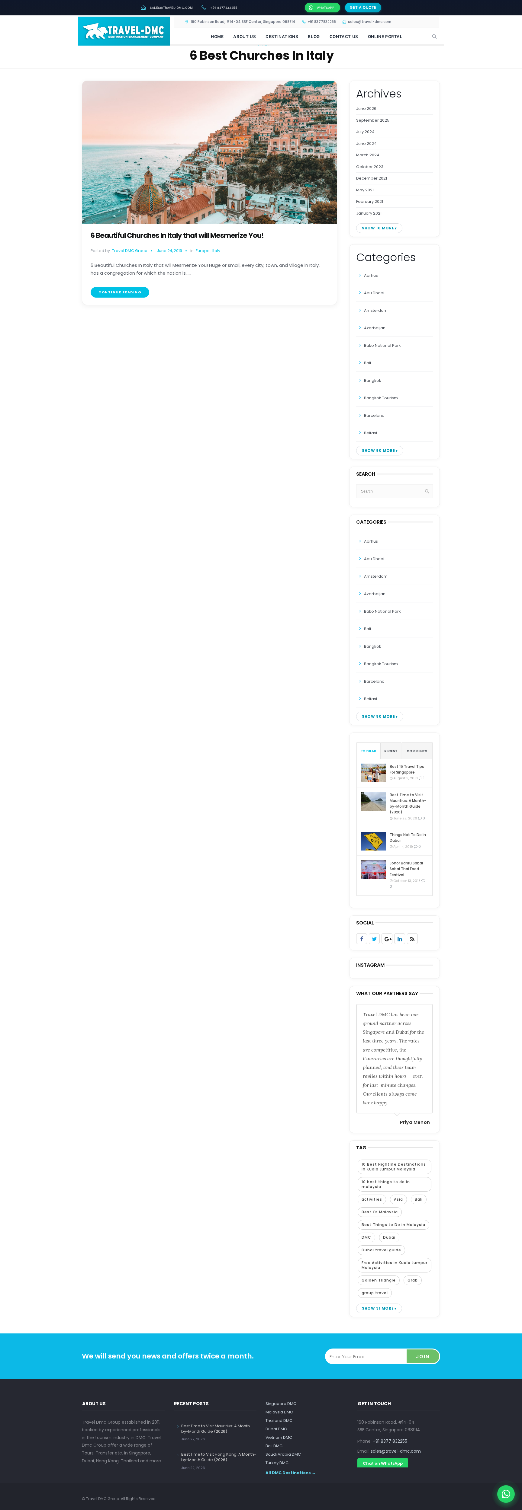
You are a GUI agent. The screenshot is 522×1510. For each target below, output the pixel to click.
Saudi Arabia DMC (283, 1454)
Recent (391, 751)
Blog (314, 36)
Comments (417, 751)
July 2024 (365, 132)
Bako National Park (382, 345)
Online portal (385, 36)
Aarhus (371, 275)
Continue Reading (119, 292)
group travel (375, 1292)
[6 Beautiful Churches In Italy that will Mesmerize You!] (209, 152)
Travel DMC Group (129, 250)
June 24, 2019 (169, 250)
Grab (413, 1280)
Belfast (370, 433)
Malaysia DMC (279, 1412)
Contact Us (344, 36)
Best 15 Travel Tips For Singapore (407, 769)
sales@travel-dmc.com (171, 7)
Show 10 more (378, 228)
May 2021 (365, 190)
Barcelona (374, 415)
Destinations (282, 36)
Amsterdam (376, 310)
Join (423, 1356)
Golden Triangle (379, 1280)
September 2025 (372, 120)
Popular (368, 751)
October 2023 (369, 167)
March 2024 (367, 155)
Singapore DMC (281, 1403)
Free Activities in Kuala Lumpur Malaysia (394, 1265)
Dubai (389, 1237)
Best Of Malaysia (380, 1212)
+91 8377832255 (223, 7)
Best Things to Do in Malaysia (393, 1224)
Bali (367, 363)
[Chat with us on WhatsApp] (506, 1494)
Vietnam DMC (279, 1437)
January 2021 (369, 213)
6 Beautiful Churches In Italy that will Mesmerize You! (177, 235)
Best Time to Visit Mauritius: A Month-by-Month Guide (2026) (408, 803)
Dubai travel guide (381, 1250)
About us (244, 36)
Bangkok (372, 380)
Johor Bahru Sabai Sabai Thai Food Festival (406, 868)
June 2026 (366, 108)
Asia (398, 1199)
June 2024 (366, 143)
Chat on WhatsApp (383, 1463)
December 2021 (371, 178)
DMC (366, 1237)
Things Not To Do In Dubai (408, 837)
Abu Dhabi (374, 293)
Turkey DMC (277, 1463)
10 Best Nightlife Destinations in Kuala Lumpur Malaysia (394, 1167)
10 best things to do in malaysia (386, 1184)
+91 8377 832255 (390, 1441)
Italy (216, 250)
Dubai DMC (276, 1429)
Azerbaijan (374, 328)
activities (372, 1199)
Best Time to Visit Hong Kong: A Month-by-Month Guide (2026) (218, 1457)
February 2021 (369, 201)
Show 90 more (378, 450)
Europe (203, 250)
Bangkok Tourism (381, 398)
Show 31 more (378, 1308)
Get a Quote (363, 7)
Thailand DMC (279, 1420)
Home (217, 36)
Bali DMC (274, 1446)
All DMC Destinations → (291, 1473)
